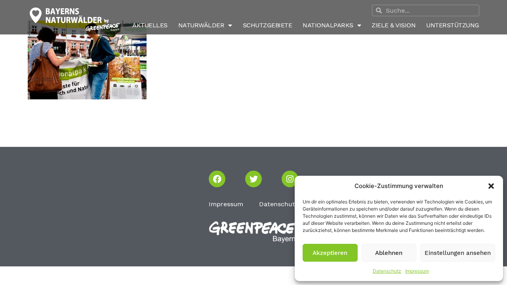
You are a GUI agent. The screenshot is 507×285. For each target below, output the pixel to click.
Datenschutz (387, 271)
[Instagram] (290, 179)
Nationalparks (328, 25)
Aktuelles (150, 25)
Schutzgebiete (267, 25)
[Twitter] (253, 179)
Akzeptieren (330, 252)
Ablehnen (388, 252)
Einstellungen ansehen (458, 252)
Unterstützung (452, 25)
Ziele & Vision (394, 25)
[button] (491, 186)
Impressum (417, 271)
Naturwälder (201, 25)
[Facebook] (217, 179)
